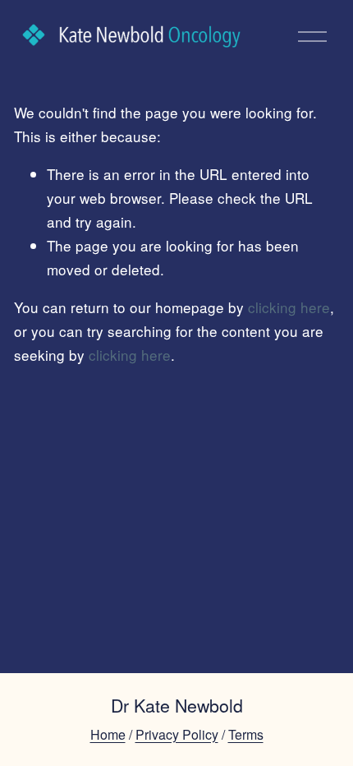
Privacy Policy (176, 734)
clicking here (289, 307)
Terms (246, 734)
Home (108, 734)
